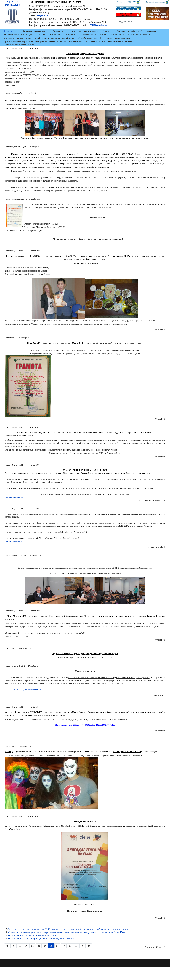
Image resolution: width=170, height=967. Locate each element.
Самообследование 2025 (89, 38)
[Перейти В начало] (7, 945)
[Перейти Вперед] (82, 945)
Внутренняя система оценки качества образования (110, 41)
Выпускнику (71, 34)
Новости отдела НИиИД (15, 666)
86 (57, 945)
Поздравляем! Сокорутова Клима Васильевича (32, 935)
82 (32, 945)
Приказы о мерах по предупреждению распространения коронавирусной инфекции (43, 41)
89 (76, 945)
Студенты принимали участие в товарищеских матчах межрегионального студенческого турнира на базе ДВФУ (66, 932)
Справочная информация (50, 34)
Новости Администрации (15, 146)
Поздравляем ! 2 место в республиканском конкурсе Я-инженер (41, 938)
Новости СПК (10, 338)
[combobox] (128, 21)
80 (20, 945)
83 (38, 945)
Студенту (106, 31)
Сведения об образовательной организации (130, 34)
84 (45, 945)
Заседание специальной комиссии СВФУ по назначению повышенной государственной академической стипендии (68, 929)
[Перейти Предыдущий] (13, 945)
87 (63, 945)
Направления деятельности (83, 31)
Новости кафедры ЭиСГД (15, 199)
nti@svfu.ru (43, 15)
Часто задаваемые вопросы (117, 38)
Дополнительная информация (18, 34)
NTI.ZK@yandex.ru (97, 25)
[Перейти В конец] (89, 945)
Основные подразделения (34, 31)
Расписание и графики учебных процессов (136, 31)
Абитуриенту (59, 31)
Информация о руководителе (17, 38)
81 (26, 945)
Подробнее (10, 85)
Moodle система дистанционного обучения (54, 38)
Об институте (10, 31)
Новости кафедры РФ (13, 93)
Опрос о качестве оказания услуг (19, 44)
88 (70, 945)
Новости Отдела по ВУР (14, 48)
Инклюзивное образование (93, 34)
